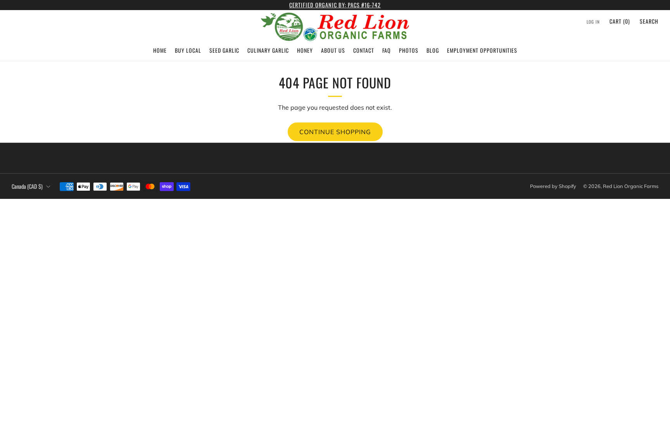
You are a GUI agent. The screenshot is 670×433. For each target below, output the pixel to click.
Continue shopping (335, 132)
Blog (433, 50)
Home (160, 50)
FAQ (386, 50)
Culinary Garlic (268, 50)
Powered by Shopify (553, 186)
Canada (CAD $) (27, 186)
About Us (333, 50)
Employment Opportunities (482, 50)
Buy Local (188, 50)
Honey (305, 50)
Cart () (620, 21)
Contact (363, 50)
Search (649, 21)
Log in (593, 22)
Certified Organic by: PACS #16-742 (335, 5)
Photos (408, 50)
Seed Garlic (224, 50)
